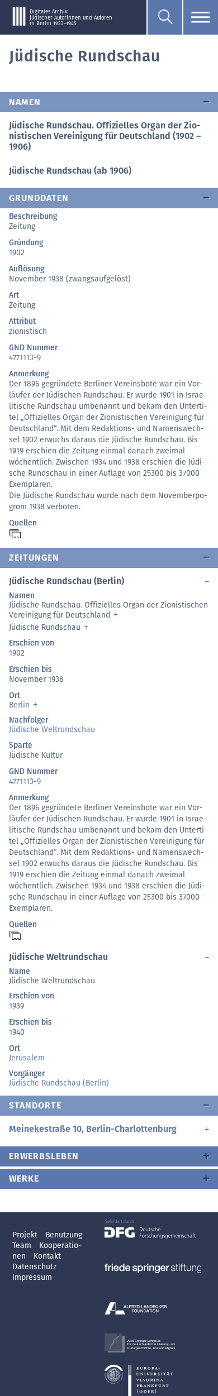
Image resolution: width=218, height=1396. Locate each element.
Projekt (26, 1235)
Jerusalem (27, 1058)
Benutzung (63, 1235)
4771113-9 (25, 357)
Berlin (19, 705)
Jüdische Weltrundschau (52, 729)
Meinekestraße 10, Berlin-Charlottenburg (93, 1129)
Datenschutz (34, 1266)
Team (23, 1245)
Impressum (32, 1277)
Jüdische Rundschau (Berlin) (59, 1083)
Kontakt (47, 1256)
